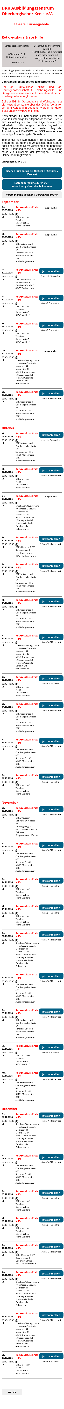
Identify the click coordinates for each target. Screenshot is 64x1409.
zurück (12, 1392)
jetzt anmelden (51, 271)
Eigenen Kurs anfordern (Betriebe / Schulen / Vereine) (32, 172)
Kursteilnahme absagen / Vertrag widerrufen (32, 194)
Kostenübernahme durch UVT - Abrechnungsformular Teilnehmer (32, 184)
